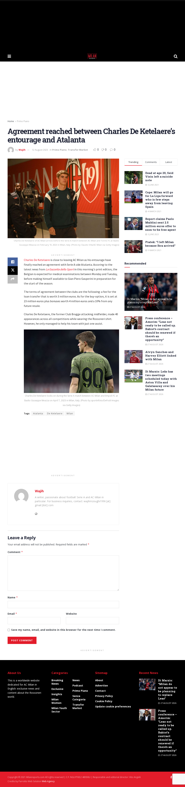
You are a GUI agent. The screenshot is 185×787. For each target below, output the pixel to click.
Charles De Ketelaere (37, 260)
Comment (15, 552)
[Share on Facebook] (13, 262)
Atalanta (38, 413)
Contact (100, 690)
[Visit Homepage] (92, 56)
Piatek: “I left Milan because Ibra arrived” (160, 243)
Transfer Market (78, 149)
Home (11, 121)
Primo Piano (23, 121)
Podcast (77, 685)
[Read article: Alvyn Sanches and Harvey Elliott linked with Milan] (133, 356)
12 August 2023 (40, 149)
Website (71, 613)
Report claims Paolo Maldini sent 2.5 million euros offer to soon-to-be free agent (160, 224)
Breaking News (57, 681)
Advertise (101, 685)
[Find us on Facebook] (171, 777)
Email (12, 613)
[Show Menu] (9, 56)
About (99, 680)
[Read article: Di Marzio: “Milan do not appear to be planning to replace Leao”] (150, 292)
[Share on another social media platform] (13, 279)
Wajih (22, 149)
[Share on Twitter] (13, 270)
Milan (70, 413)
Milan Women (56, 701)
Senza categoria (78, 697)
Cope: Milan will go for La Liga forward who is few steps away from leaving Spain (159, 199)
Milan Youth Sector (59, 709)
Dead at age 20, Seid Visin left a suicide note (159, 176)
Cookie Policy (103, 701)
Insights (56, 694)
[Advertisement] (92, 25)
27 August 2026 (137, 307)
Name (13, 597)
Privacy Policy (104, 696)
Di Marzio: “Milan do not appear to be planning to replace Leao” (149, 300)
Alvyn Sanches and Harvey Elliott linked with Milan (160, 355)
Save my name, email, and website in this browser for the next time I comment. (63, 629)
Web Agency (48, 781)
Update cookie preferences (113, 706)
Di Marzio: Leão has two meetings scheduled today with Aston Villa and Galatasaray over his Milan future (161, 380)
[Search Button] (175, 56)
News (76, 680)
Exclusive (57, 689)
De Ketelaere (55, 413)
